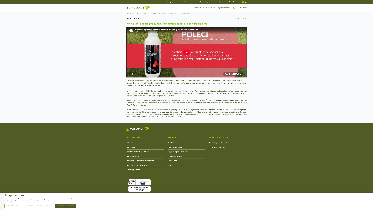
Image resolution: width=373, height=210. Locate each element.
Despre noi (179, 2)
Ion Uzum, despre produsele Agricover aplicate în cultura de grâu (170, 13)
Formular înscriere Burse (217, 147)
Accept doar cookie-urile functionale (39, 206)
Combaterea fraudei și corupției (138, 152)
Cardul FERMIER (173, 161)
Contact (235, 2)
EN (246, 2)
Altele (170, 165)
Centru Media (227, 2)
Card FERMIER (209, 8)
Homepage (170, 2)
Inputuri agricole (224, 8)
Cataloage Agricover (175, 147)
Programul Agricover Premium (178, 152)
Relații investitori (197, 2)
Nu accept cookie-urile (13, 206)
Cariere (187, 2)
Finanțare (197, 8)
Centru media (131, 147)
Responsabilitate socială (212, 2)
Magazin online (242, 8)
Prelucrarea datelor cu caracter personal (141, 161)
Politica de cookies (133, 156)
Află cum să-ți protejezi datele (137, 165)
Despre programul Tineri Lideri (219, 143)
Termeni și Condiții (133, 170)
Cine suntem (131, 143)
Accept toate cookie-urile (65, 206)
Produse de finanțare (175, 156)
